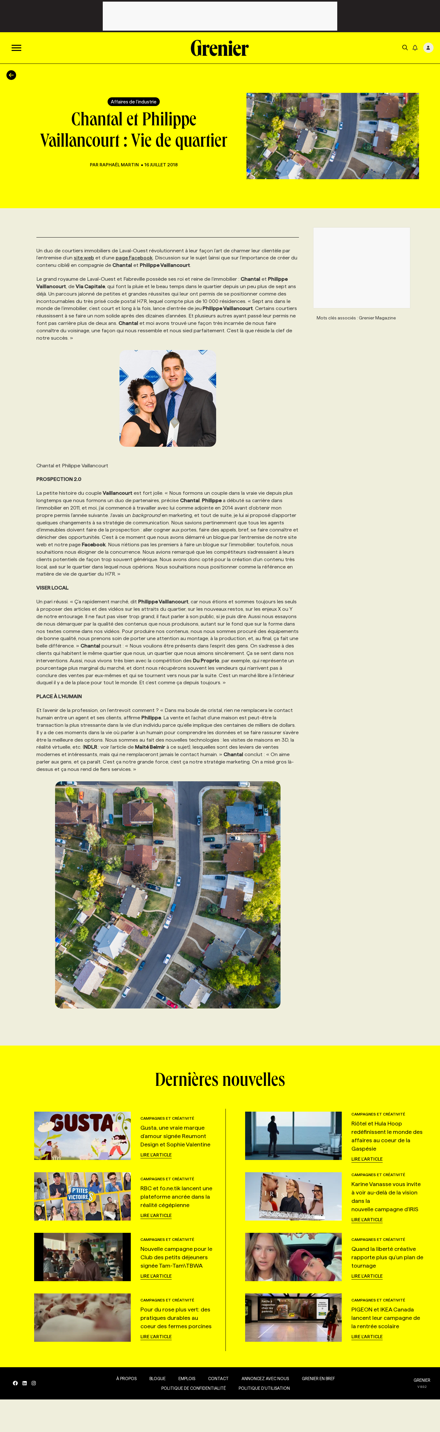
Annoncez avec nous (265, 1378)
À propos (126, 1378)
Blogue (157, 1378)
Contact (218, 1378)
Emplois (186, 1378)
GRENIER (422, 1380)
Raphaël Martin (119, 164)
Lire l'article (156, 1154)
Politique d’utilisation (264, 1388)
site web (84, 257)
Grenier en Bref (318, 1378)
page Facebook (134, 257)
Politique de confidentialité (193, 1388)
